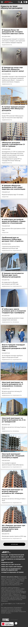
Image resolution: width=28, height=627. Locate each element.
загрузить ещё (14, 544)
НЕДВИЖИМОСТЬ (7, 44)
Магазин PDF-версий (16, 557)
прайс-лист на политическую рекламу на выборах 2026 (11, 569)
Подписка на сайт (7, 562)
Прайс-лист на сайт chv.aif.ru (11, 564)
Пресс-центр (5, 557)
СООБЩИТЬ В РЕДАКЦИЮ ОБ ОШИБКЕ (12, 572)
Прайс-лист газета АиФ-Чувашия (11, 566)
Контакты (4, 555)
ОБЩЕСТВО (5, 196)
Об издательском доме (16, 555)
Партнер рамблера (14, 619)
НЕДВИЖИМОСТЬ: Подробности (12, 250)
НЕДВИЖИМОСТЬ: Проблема (10, 322)
